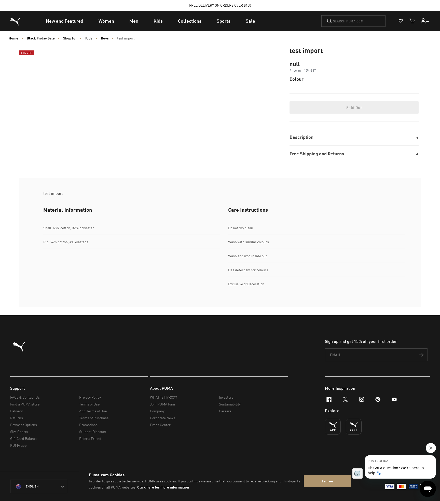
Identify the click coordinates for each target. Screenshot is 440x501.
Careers (225, 411)
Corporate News (162, 418)
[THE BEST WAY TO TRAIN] (354, 427)
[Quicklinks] (425, 20)
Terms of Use (89, 404)
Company (157, 411)
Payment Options (23, 425)
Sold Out (354, 107)
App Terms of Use (93, 411)
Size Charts (19, 431)
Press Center (160, 425)
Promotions (88, 425)
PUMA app (18, 445)
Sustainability (230, 404)
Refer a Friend (90, 438)
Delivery (16, 411)
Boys (105, 38)
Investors (226, 397)
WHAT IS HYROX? (163, 397)
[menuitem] (64, 21)
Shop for (70, 38)
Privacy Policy (90, 397)
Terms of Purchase (93, 418)
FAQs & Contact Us (25, 397)
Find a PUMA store (24, 404)
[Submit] (329, 21)
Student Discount (92, 431)
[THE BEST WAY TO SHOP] (333, 427)
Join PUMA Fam (162, 404)
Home (13, 38)
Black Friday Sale (41, 38)
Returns (16, 418)
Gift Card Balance (23, 438)
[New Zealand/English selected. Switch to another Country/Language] (38, 486)
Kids (88, 38)
